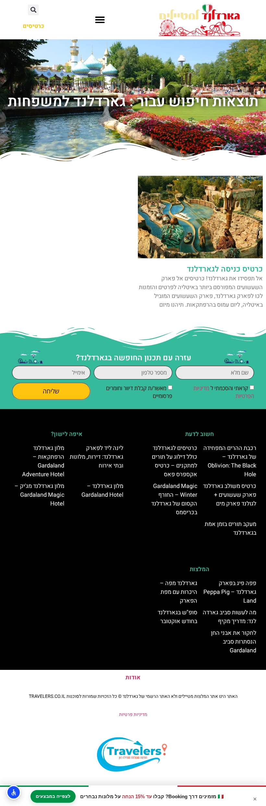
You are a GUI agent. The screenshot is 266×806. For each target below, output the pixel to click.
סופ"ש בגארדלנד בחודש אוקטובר (177, 617)
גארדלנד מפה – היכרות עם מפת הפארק (178, 592)
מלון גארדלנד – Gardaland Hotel (102, 490)
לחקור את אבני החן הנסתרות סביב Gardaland (233, 642)
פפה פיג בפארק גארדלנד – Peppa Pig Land (229, 592)
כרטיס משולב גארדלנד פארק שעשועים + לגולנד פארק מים (229, 495)
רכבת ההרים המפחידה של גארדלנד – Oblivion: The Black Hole (229, 461)
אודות (133, 677)
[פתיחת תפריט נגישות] (13, 792)
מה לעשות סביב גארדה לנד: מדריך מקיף (229, 617)
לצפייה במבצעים (53, 796)
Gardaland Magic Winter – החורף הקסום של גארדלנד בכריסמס (174, 499)
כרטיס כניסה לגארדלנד (225, 269)
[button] (100, 20)
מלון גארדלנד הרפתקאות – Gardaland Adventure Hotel (43, 461)
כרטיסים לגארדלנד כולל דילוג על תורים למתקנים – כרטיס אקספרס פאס (174, 461)
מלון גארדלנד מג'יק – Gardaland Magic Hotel (39, 495)
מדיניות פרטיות (133, 714)
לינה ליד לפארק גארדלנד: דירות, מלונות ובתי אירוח (96, 457)
